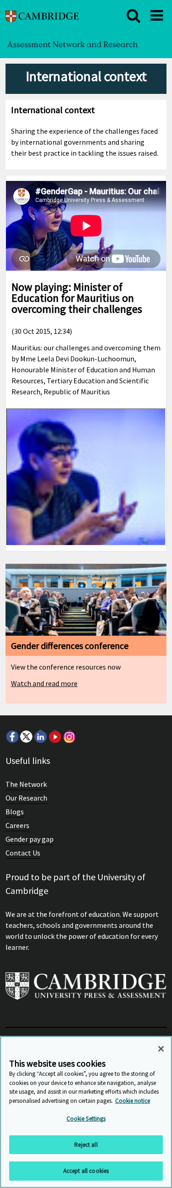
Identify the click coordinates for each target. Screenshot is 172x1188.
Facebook (12, 736)
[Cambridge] (42, 15)
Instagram (68, 736)
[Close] (161, 1049)
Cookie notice (132, 1101)
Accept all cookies (86, 1171)
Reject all (85, 1145)
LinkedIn (40, 736)
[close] (133, 15)
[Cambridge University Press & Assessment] (86, 989)
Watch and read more (44, 683)
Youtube (54, 736)
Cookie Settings (86, 1119)
